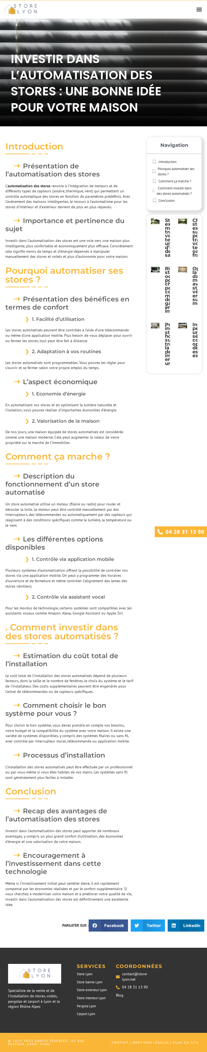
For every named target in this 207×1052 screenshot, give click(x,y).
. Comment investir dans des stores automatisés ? (174, 191)
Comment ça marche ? (174, 181)
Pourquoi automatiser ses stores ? (176, 171)
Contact (120, 1042)
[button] (199, 9)
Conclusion (166, 200)
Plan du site (186, 1042)
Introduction (167, 161)
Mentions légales (151, 1042)
